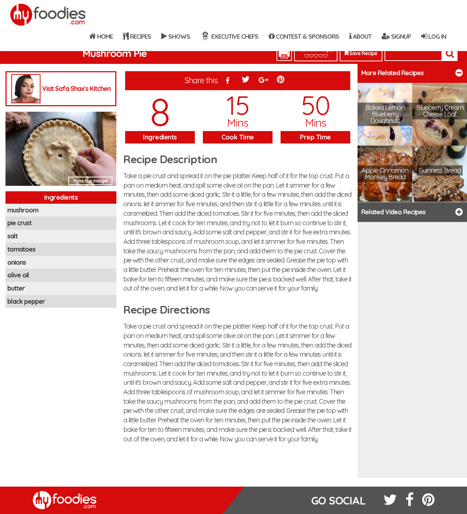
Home (104, 36)
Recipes (139, 36)
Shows (178, 36)
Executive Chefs (234, 36)
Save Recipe (362, 53)
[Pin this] (281, 81)
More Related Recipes (392, 73)
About (361, 36)
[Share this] (228, 81)
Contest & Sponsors (306, 36)
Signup (400, 36)
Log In (436, 36)
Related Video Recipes (393, 212)
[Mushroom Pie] (60, 150)
